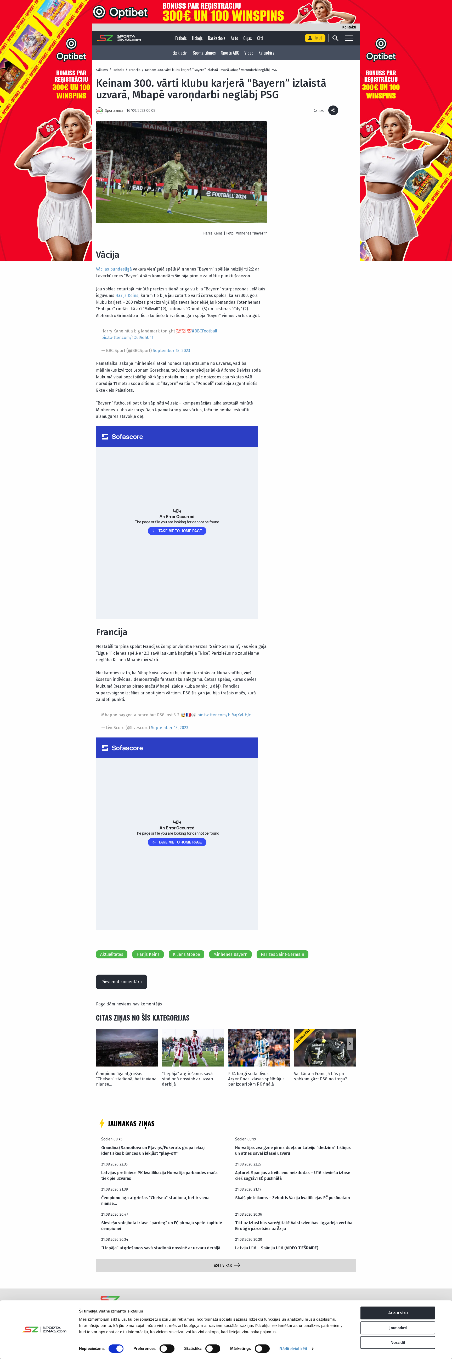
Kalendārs (266, 53)
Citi (260, 38)
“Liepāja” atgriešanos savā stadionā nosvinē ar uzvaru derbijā (188, 1079)
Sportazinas (114, 110)
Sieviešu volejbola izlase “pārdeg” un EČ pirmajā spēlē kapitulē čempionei (161, 1225)
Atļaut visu (398, 1313)
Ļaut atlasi (397, 1328)
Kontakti (349, 27)
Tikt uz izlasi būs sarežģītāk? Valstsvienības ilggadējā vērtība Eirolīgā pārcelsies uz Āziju (293, 1225)
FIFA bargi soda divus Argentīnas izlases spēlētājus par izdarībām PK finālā (256, 1079)
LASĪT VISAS (222, 1265)
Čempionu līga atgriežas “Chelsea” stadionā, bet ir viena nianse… (126, 1079)
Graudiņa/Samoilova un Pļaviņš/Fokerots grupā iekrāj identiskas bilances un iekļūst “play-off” (153, 1150)
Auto (234, 38)
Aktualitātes (111, 954)
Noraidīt (398, 1342)
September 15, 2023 (171, 350)
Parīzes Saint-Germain (282, 954)
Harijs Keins (126, 295)
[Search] (335, 38)
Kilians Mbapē (186, 954)
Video (248, 53)
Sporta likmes (204, 53)
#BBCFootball (204, 331)
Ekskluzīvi (180, 53)
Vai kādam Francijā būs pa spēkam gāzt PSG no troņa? (320, 1076)
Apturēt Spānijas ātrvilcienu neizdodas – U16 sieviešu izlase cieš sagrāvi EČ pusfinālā (292, 1175)
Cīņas (247, 38)
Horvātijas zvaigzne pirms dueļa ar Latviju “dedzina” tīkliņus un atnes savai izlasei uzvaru (293, 1150)
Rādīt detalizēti (293, 1348)
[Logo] (119, 38)
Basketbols (216, 38)
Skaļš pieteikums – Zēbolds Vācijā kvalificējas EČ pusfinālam (292, 1197)
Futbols (181, 38)
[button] (349, 1044)
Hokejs (197, 38)
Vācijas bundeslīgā (114, 269)
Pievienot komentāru (121, 981)
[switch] (167, 1348)
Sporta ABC (230, 53)
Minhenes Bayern (230, 954)
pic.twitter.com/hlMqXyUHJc (224, 714)
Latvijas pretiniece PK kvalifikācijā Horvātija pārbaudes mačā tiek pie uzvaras (159, 1175)
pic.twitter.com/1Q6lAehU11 (127, 337)
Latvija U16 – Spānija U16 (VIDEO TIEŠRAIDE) (276, 1247)
